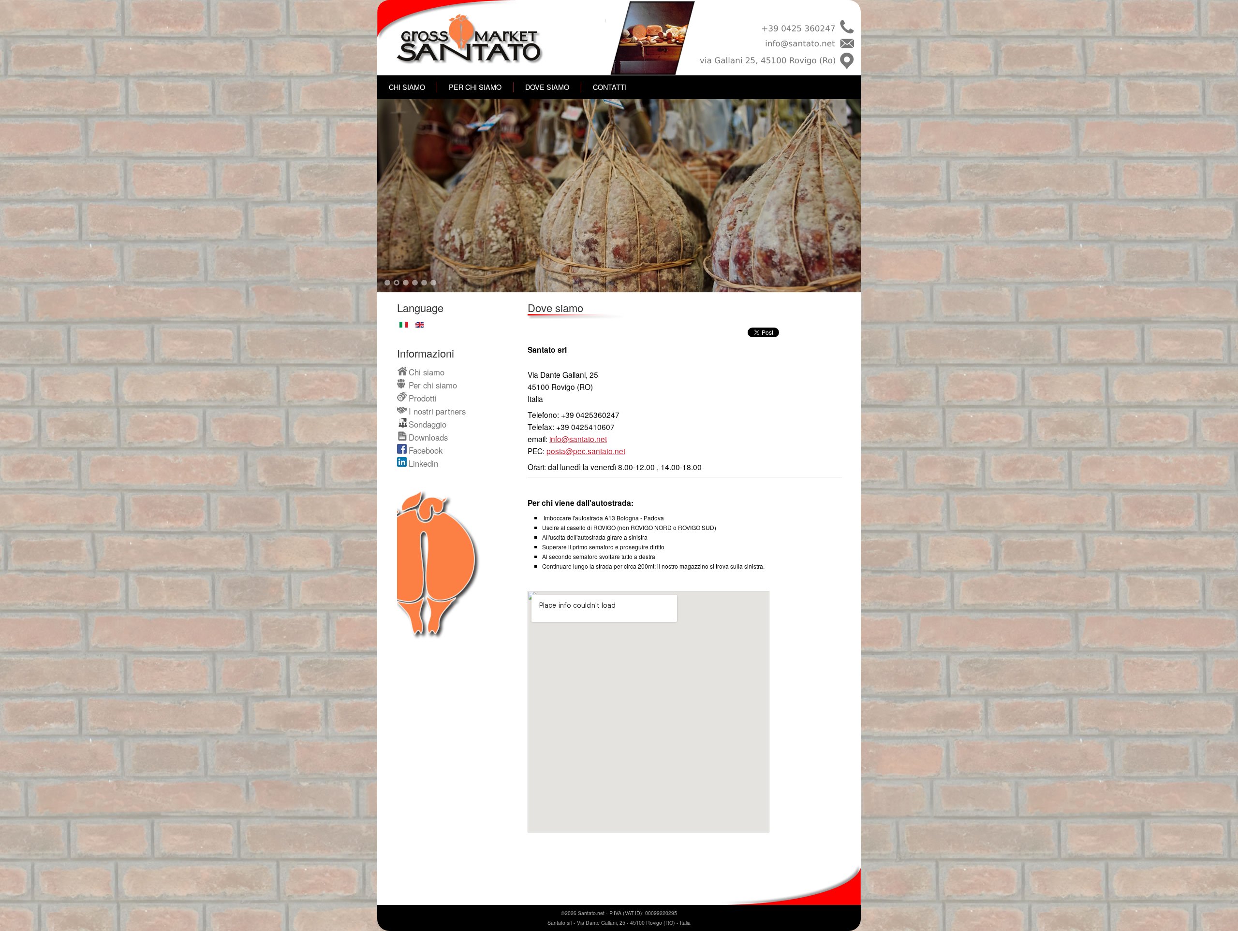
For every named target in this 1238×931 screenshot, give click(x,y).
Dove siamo (547, 87)
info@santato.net (578, 438)
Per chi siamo (475, 87)
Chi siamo (407, 87)
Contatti (610, 87)
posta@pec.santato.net (585, 450)
